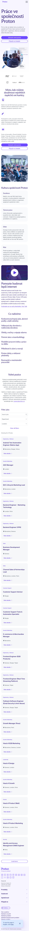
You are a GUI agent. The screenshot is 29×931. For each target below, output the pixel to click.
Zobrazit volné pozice (14, 37)
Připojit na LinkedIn (15, 41)
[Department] (14, 419)
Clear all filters (14, 428)
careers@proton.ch (19, 401)
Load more (14, 861)
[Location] (14, 423)
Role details (9, 454)
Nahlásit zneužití (6, 914)
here (12, 924)
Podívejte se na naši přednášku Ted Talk (14, 306)
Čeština (6, 908)
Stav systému (5, 912)
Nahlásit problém (6, 915)
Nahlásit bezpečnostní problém (10, 917)
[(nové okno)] (2, 875)
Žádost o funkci (5, 919)
